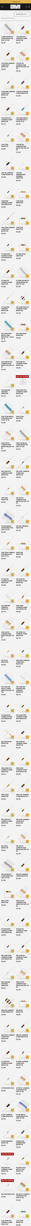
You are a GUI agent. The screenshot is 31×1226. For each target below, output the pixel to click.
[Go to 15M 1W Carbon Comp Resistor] (23, 865)
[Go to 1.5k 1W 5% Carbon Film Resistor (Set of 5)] (23, 135)
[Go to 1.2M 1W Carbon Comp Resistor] (23, 82)
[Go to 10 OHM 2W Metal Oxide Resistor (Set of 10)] (23, 272)
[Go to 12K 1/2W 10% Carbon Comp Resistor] (23, 623)
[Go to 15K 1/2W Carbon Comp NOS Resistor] (23, 810)
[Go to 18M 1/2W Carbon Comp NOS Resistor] (8, 1026)
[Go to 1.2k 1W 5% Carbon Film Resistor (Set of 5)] (23, 54)
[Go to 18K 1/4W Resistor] (23, 1001)
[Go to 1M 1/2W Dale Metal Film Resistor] (23, 1159)
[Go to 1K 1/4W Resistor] (8, 1079)
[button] (2, 7)
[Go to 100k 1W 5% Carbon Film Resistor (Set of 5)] (8, 434)
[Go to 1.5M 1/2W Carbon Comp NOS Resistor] (8, 192)
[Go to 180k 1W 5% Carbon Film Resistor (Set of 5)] (23, 973)
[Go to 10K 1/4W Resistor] (8, 489)
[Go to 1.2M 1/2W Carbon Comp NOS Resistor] (8, 82)
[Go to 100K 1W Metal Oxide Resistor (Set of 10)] (23, 434)
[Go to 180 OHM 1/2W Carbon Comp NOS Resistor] (8, 946)
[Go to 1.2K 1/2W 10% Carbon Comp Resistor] (23, 28)
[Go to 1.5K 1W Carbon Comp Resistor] (8, 164)
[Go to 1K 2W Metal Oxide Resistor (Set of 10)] (23, 1106)
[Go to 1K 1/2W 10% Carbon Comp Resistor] (8, 1052)
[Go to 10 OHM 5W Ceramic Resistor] (8, 298)
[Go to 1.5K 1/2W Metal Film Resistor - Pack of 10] (23, 109)
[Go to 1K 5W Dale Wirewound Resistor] (23, 1132)
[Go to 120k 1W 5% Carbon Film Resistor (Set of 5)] (8, 623)
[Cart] (29, 6)
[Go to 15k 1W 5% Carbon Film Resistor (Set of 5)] (23, 837)
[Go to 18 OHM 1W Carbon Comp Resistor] (23, 920)
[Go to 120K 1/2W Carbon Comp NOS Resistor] (23, 597)
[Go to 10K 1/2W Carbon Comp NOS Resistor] (23, 462)
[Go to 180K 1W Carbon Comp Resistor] (8, 1001)
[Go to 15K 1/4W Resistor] (8, 837)
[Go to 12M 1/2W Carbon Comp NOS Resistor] (23, 651)
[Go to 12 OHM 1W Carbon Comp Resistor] (8, 570)
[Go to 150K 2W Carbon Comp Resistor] (23, 786)
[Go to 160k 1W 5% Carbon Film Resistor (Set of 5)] (23, 892)
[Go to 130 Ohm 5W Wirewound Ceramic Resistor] (23, 678)
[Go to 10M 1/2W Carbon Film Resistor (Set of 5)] (8, 544)
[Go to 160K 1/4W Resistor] (8, 892)
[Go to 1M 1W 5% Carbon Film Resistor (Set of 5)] (23, 1185)
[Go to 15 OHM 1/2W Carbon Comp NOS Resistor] (8, 706)
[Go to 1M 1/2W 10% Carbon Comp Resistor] (8, 1159)
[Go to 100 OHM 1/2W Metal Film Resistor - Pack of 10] (8, 325)
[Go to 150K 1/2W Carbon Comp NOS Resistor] (23, 759)
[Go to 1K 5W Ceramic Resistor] (8, 1132)
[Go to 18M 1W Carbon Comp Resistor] (23, 1026)
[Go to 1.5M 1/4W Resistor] (23, 192)
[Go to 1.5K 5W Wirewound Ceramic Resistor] (23, 164)
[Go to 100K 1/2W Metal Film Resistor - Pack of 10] (8, 408)
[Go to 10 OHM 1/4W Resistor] (23, 245)
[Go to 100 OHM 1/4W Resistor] (23, 325)
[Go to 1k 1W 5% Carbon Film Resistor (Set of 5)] (23, 1079)
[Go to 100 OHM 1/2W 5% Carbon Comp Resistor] (23, 298)
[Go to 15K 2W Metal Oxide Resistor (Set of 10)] (8, 865)
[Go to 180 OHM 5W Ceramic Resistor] (8, 973)
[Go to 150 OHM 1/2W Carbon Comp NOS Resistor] (23, 706)
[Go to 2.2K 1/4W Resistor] (23, 1212)
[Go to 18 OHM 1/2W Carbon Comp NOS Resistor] (8, 920)
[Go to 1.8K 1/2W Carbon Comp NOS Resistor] (8, 218)
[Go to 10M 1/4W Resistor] (23, 544)
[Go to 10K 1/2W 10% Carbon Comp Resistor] (8, 462)
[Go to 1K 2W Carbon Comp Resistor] (8, 1106)
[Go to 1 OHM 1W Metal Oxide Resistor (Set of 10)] (8, 28)
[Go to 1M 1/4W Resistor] (8, 1185)
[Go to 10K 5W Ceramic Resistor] (23, 517)
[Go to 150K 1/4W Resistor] (8, 786)
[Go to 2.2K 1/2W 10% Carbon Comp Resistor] (8, 1212)
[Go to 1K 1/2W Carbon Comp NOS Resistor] (23, 1052)
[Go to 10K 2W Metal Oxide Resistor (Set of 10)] (8, 517)
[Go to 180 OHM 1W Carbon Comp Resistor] (23, 946)
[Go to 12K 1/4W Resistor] (8, 651)
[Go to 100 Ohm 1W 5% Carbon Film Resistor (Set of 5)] (8, 353)
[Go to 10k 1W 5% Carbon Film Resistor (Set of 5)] (23, 489)
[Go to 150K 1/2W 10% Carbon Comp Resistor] (8, 759)
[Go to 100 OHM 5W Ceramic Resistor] (8, 381)
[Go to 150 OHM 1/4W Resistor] (8, 733)
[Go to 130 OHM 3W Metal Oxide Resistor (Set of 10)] (8, 678)
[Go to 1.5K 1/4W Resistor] (8, 135)
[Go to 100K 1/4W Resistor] (23, 408)
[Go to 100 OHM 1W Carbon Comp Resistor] (23, 353)
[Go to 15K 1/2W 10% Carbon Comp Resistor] (8, 810)
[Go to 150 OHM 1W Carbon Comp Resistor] (23, 733)
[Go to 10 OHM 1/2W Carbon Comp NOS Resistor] (8, 245)
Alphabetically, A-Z (21, 14)
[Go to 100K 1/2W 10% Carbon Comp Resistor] (23, 381)
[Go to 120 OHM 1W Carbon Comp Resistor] (23, 570)
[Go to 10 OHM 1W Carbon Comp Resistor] (8, 272)
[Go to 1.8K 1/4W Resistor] (23, 218)
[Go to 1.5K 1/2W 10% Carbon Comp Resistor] (8, 109)
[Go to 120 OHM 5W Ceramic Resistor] (8, 597)
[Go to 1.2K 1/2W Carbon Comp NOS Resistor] (8, 54)
